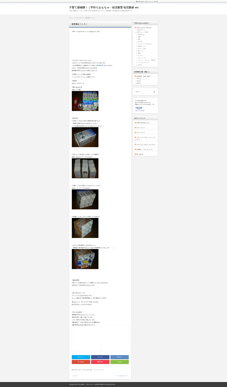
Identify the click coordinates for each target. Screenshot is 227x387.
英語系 (139, 81)
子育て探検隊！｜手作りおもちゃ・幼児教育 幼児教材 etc (104, 7)
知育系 (139, 78)
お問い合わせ (141, 1)
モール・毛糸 (142, 48)
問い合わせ (140, 154)
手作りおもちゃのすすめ (144, 27)
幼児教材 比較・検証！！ (145, 76)
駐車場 (99, 65)
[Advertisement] (100, 46)
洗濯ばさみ (141, 34)
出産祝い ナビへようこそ (145, 149)
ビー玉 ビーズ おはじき (145, 44)
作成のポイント (141, 30)
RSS (157, 1)
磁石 (139, 39)
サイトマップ (150, 1)
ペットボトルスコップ (122, 375)
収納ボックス (142, 46)
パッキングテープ (99, 369)
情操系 (139, 83)
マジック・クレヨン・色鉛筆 (146, 60)
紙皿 (139, 53)
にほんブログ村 (139, 110)
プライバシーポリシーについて (146, 144)
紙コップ (140, 51)
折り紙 (140, 41)
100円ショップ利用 (142, 32)
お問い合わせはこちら (143, 122)
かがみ (140, 65)
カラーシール (142, 58)
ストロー (140, 55)
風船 (139, 37)
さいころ (75, 375)
